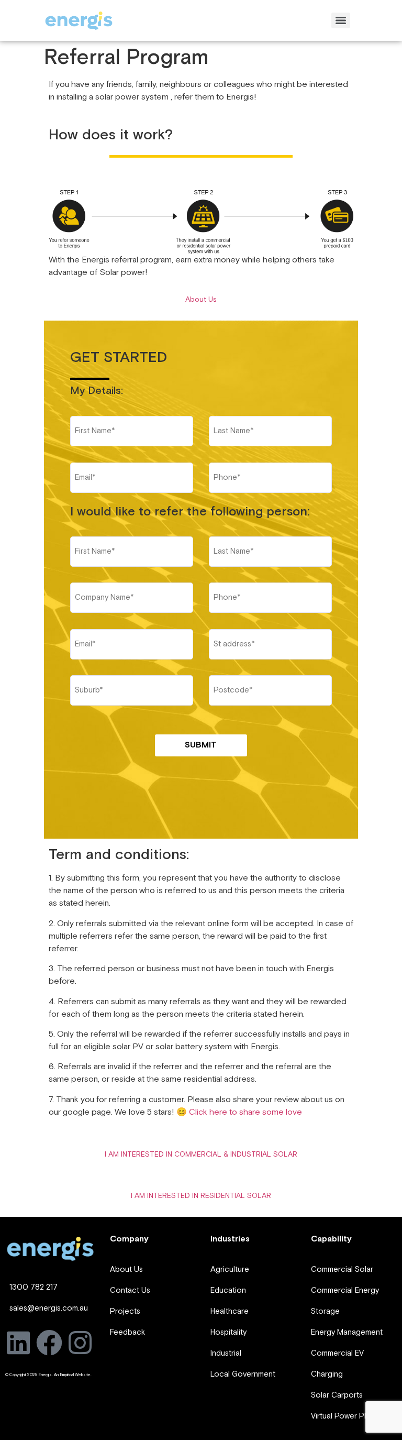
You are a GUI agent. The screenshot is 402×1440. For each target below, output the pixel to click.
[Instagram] (80, 1342)
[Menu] (340, 20)
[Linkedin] (18, 1342)
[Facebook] (49, 1342)
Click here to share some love (245, 1112)
